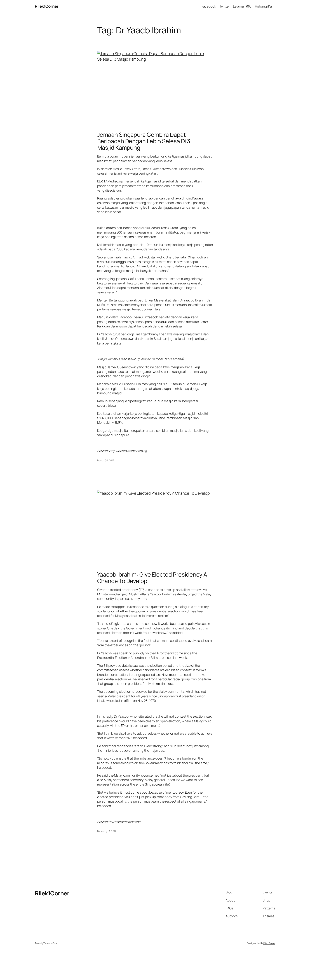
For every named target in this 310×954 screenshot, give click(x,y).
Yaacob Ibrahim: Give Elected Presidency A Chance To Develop (152, 577)
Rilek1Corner (46, 6)
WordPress (269, 943)
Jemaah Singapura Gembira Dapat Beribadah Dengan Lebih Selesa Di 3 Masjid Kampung (143, 141)
